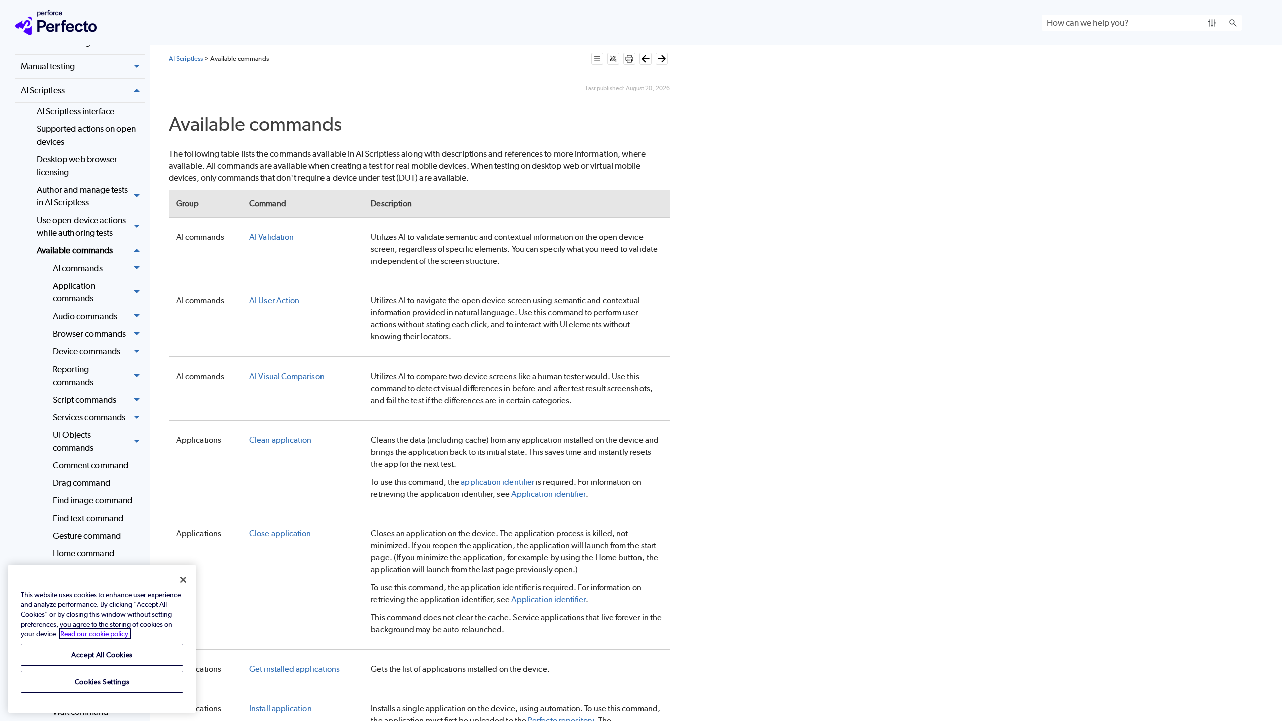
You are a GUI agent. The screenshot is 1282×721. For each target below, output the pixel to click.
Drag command (81, 483)
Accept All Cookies (102, 654)
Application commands (74, 292)
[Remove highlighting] (613, 59)
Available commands (75, 250)
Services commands (89, 417)
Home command (83, 553)
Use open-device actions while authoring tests (81, 226)
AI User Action (274, 300)
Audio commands (85, 316)
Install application (280, 708)
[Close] (183, 580)
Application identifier (548, 494)
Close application (280, 533)
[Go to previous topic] (645, 59)
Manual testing (48, 66)
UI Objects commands (73, 441)
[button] (1212, 23)
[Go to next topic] (662, 59)
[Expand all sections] (597, 59)
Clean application (280, 440)
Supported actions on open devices (86, 135)
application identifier (497, 482)
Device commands (86, 351)
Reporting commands (73, 375)
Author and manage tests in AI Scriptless (82, 196)
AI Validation (271, 237)
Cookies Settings (102, 681)
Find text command (88, 518)
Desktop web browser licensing (77, 165)
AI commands (78, 268)
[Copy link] (353, 126)
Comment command (90, 465)
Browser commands (89, 334)
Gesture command (87, 536)
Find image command (92, 500)
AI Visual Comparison (287, 376)
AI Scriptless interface (76, 111)
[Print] (629, 59)
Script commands (84, 400)
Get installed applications (294, 669)
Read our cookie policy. (95, 633)
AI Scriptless (43, 90)
